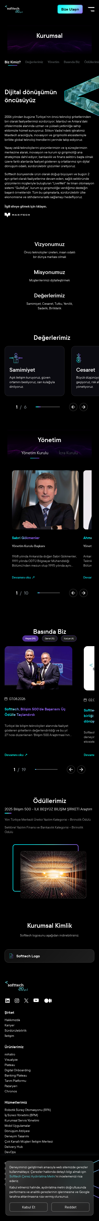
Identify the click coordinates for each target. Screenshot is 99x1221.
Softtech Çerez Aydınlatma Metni (32, 1176)
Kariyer (69, 638)
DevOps (10, 1152)
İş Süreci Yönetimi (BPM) (21, 1115)
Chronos (11, 1091)
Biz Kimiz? (13, 62)
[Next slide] (83, 407)
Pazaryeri (11, 1086)
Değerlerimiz (34, 62)
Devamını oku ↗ (23, 577)
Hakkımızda (12, 1020)
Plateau (10, 1065)
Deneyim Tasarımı (17, 1136)
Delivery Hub (14, 1147)
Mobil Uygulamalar (17, 1126)
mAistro (10, 1054)
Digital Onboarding (18, 1070)
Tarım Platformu (15, 1081)
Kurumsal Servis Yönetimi (22, 1120)
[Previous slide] (73, 407)
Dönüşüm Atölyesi (17, 1131)
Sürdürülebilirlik (15, 1030)
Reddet (70, 1207)
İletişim (9, 1036)
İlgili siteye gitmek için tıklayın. (26, 206)
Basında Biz (72, 62)
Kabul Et (28, 1207)
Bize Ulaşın (70, 9)
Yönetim (53, 62)
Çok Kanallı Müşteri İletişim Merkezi (29, 1141)
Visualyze (11, 1060)
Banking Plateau (16, 1075)
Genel (50, 638)
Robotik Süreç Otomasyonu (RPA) (28, 1110)
